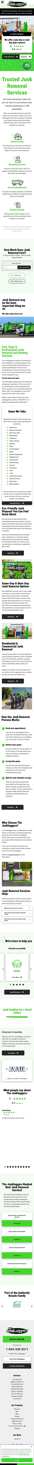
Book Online (17, 1339)
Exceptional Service (17, 164)
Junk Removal (17, 1379)
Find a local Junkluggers (17, 1359)
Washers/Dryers (14, 478)
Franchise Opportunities (17, 1366)
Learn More (11, 1053)
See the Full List (15, 503)
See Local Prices (24, 267)
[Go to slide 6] (18, 1167)
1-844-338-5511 (8, 57)
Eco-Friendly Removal (17, 187)
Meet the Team (17, 1421)
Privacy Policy (17, 1423)
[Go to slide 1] (11, 984)
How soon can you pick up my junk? (15, 919)
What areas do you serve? (13, 908)
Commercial (17, 1398)
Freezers (12, 465)
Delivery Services (17, 1396)
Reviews (17, 1439)
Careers (17, 1416)
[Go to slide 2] (14, 984)
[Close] (31, 1447)
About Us (17, 1409)
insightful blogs (13, 855)
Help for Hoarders (17, 1391)
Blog (17, 1414)
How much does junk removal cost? (15, 913)
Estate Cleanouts (17, 1386)
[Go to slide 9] (26, 1167)
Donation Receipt (17, 209)
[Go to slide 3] (17, 984)
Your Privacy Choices (15, 1426)
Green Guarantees (17, 1041)
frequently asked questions (17, 901)
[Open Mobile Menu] (2, 2)
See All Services (15, 992)
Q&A (17, 1411)
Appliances (13, 427)
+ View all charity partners (16, 1078)
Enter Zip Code (16, 263)
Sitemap (17, 1428)
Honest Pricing (17, 141)
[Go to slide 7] (21, 1167)
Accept (17, 1460)
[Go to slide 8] (23, 1167)
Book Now (24, 57)
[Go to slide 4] (20, 984)
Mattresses (13, 481)
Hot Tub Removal (17, 1394)
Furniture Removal (17, 1384)
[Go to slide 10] (29, 1167)
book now (9, 735)
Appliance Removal (17, 1382)
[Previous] (3, 969)
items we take (23, 419)
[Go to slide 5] (24, 984)
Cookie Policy (5, 1456)
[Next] (31, 969)
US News (27, 1202)
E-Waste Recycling (17, 1389)
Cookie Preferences (24, 1454)
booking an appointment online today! (14, 402)
